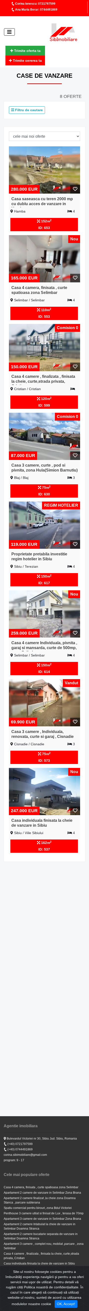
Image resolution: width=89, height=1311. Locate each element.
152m (45, 221)
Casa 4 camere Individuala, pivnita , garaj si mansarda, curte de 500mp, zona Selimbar (44, 647)
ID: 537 (44, 849)
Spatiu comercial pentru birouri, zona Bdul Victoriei (38, 1208)
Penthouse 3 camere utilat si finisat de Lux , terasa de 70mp (44, 1213)
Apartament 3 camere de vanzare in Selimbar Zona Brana (42, 1218)
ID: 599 (44, 405)
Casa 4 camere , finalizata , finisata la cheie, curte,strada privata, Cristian (43, 381)
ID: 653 (44, 228)
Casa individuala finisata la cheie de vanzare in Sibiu (39, 1263)
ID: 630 (44, 494)
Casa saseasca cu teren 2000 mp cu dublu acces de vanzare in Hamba (42, 203)
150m (45, 576)
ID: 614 (44, 672)
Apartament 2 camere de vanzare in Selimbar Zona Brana (42, 1192)
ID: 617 (44, 583)
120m (45, 398)
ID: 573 (44, 760)
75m (45, 487)
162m (45, 842)
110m (45, 309)
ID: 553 (44, 317)
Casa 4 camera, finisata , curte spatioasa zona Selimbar (41, 1187)
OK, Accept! (66, 1304)
